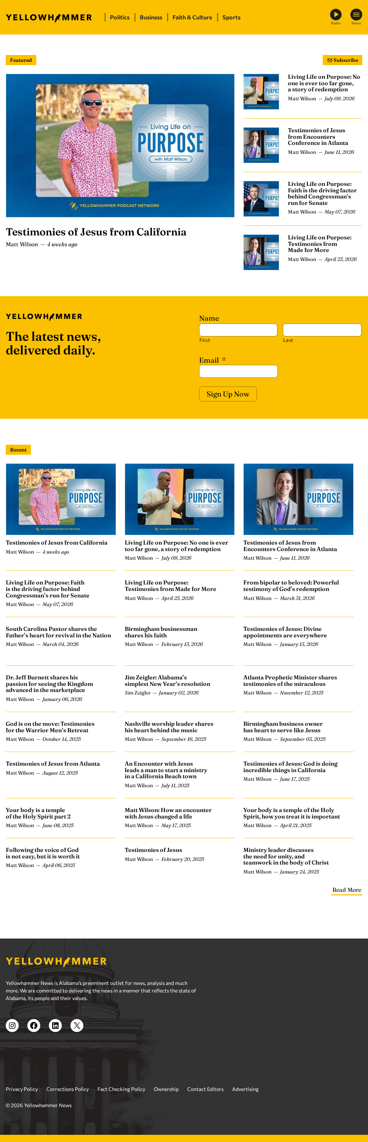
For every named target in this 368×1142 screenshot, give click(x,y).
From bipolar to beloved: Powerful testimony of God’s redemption (291, 585)
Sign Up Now (228, 393)
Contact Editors (205, 1089)
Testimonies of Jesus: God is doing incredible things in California (290, 767)
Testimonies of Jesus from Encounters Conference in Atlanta (318, 136)
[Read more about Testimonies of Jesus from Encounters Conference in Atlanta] (261, 145)
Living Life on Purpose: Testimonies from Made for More (319, 243)
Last (288, 340)
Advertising (245, 1089)
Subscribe (345, 60)
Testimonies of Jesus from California (96, 231)
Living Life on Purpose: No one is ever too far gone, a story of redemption (324, 83)
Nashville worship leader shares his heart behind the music (169, 727)
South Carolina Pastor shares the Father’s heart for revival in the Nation (58, 632)
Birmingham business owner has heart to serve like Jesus (283, 727)
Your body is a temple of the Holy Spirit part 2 (38, 813)
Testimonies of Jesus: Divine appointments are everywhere (285, 632)
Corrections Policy (67, 1089)
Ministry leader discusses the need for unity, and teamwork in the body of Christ (286, 856)
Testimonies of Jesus (153, 849)
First (204, 340)
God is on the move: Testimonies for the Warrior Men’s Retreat (50, 727)
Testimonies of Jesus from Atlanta (53, 763)
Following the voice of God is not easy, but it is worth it (43, 853)
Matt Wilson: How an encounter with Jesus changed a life (168, 813)
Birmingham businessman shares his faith (161, 632)
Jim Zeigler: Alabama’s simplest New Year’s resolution (167, 680)
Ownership (166, 1089)
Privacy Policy (22, 1089)
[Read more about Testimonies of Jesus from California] (120, 145)
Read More (346, 889)
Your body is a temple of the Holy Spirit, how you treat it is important (291, 813)
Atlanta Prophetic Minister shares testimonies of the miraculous (290, 680)
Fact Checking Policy (121, 1089)
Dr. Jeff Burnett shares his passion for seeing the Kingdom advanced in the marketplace (49, 683)
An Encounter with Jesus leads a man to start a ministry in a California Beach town (166, 770)
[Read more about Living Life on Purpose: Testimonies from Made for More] (261, 252)
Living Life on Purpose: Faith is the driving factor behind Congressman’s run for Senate (322, 193)
